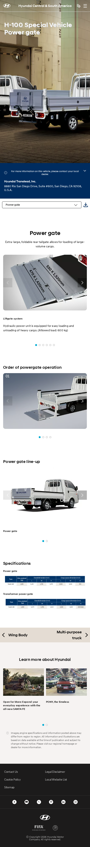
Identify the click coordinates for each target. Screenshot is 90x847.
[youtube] (26, 802)
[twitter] (39, 802)
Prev (4, 81)
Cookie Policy (12, 779)
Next (85, 81)
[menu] (85, 6)
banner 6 (54, 345)
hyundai (6, 6)
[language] (78, 6)
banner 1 (36, 345)
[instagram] (75, 802)
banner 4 (47, 345)
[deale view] (85, 171)
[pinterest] (51, 802)
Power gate (13, 204)
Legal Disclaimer (55, 771)
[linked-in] (63, 802)
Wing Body (18, 635)
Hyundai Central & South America (45, 6)
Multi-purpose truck (69, 635)
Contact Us (11, 771)
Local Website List (56, 779)
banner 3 (43, 345)
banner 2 (40, 345)
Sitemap (9, 787)
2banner (47, 725)
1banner (43, 725)
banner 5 (50, 345)
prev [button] (7, 282)
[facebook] (14, 802)
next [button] (82, 282)
